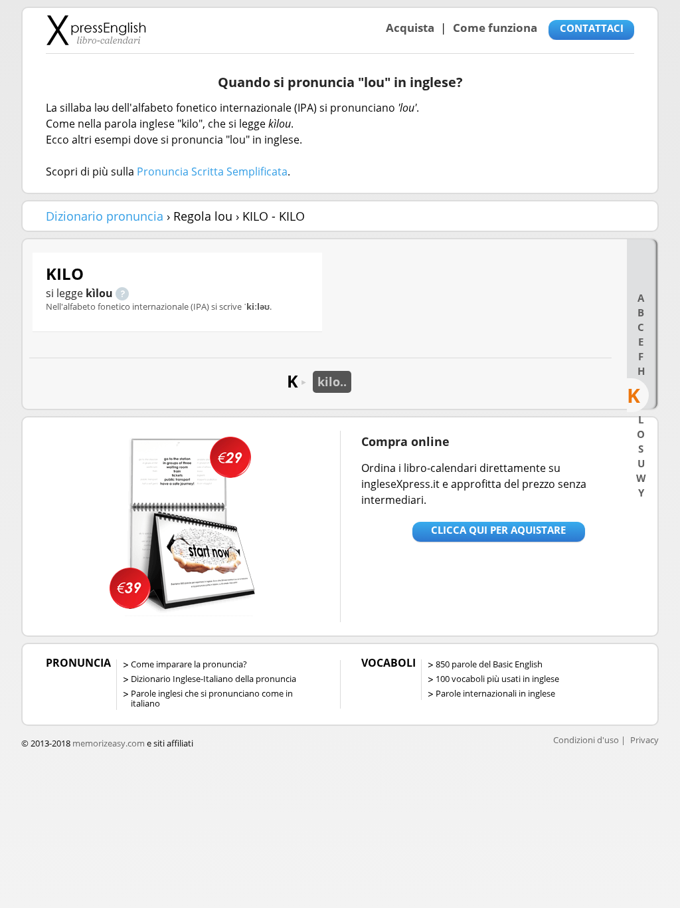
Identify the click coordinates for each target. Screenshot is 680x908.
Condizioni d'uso (586, 740)
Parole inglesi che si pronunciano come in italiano (212, 698)
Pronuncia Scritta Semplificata (212, 171)
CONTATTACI (592, 28)
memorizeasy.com (108, 743)
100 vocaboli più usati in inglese (497, 679)
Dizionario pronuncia (104, 216)
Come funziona (495, 27)
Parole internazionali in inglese (495, 693)
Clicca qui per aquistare (498, 529)
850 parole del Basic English (489, 664)
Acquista (410, 27)
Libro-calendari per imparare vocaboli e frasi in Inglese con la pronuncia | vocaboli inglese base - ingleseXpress (96, 30)
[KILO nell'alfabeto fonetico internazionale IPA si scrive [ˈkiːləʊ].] (122, 293)
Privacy (644, 740)
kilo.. (332, 382)
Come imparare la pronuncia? (189, 664)
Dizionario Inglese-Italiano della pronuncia (213, 679)
